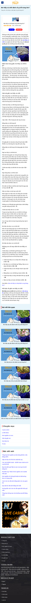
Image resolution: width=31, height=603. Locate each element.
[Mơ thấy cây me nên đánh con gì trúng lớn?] (15, 354)
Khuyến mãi (5, 558)
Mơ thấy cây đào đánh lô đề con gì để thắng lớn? (15, 343)
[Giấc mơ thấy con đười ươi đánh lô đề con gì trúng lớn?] (15, 410)
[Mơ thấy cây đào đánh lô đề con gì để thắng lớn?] (15, 335)
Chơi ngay (19, 29)
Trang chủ (3, 10)
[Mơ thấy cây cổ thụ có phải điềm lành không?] (15, 372)
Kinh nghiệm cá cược (7, 435)
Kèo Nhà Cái (5, 441)
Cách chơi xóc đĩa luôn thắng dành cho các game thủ (14, 482)
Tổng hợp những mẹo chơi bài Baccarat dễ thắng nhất (14, 494)
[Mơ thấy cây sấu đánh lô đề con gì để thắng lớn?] (15, 316)
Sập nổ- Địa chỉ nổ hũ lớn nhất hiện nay (12, 459)
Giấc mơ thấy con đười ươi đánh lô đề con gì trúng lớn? (15, 418)
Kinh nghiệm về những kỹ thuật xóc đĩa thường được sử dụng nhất (14, 477)
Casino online (5, 429)
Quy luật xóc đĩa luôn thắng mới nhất (11, 485)
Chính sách (4, 594)
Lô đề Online (5, 432)
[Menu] (2, 2)
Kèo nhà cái (5, 543)
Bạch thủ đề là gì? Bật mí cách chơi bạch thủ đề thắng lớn (14, 468)
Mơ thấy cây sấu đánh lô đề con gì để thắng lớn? (15, 324)
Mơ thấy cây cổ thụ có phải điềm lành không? (15, 381)
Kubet (3, 581)
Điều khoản (4, 597)
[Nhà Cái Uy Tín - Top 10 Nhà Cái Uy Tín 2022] (15, 2)
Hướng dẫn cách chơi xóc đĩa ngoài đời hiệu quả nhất (14, 489)
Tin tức (4, 443)
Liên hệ (4, 600)
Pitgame (4, 584)
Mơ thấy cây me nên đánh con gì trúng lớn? (15, 362)
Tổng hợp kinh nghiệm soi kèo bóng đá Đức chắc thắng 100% (14, 455)
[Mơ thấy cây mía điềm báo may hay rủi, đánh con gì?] (15, 391)
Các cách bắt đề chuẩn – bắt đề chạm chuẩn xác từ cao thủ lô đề (15, 463)
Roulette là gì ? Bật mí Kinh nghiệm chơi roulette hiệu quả (14, 472)
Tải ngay (12, 29)
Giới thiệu (4, 591)
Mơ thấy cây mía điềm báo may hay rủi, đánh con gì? (15, 399)
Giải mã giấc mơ (6, 438)
